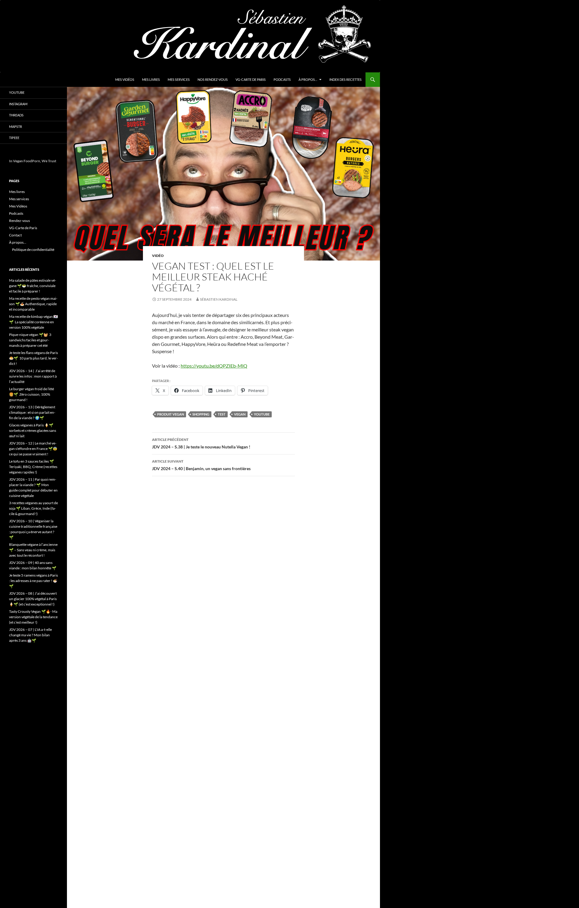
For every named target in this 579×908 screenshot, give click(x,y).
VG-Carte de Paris (251, 79)
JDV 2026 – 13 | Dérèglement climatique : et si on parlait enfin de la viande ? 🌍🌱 (32, 412)
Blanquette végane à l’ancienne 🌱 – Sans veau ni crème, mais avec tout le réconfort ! (33, 550)
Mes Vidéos (124, 79)
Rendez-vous (19, 220)
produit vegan (170, 414)
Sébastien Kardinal (218, 299)
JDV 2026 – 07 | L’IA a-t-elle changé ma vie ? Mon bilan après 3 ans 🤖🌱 (30, 635)
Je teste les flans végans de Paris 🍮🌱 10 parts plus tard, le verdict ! (33, 358)
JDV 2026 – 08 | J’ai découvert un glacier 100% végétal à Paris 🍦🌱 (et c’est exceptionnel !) (33, 598)
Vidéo (158, 255)
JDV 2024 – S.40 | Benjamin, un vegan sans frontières (202, 465)
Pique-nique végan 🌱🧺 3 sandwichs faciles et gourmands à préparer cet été (30, 340)
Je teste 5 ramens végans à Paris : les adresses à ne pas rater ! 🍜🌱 (33, 580)
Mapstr (15, 126)
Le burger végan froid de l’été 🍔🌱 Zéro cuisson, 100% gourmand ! (31, 394)
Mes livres (151, 79)
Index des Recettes (345, 79)
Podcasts (282, 79)
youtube (262, 414)
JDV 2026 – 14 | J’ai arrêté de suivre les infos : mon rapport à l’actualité (33, 376)
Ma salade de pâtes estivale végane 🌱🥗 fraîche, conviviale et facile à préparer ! (32, 285)
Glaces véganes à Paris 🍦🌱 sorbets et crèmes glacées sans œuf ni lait (32, 430)
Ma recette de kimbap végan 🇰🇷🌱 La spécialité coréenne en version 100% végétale (33, 322)
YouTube (16, 92)
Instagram (18, 104)
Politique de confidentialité (33, 249)
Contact (15, 235)
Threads (16, 115)
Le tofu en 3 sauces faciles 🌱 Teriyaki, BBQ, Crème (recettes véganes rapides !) (33, 466)
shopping (200, 414)
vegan (239, 414)
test (222, 414)
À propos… (308, 79)
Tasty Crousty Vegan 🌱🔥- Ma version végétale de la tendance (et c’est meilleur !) (33, 617)
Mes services (179, 79)
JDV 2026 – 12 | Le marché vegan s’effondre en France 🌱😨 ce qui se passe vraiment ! (33, 448)
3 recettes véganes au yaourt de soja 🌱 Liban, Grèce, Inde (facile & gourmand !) (33, 508)
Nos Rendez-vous (213, 79)
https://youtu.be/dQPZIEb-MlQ (214, 366)
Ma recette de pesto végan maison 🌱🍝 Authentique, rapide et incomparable (33, 304)
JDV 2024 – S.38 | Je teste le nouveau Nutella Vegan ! (201, 443)
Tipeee (14, 138)
